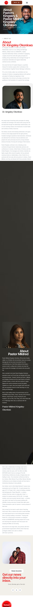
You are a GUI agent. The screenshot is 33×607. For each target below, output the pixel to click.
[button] (27, 2)
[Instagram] (20, 590)
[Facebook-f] (13, 590)
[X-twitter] (16, 590)
